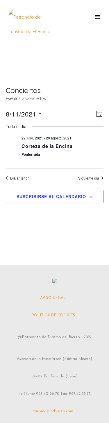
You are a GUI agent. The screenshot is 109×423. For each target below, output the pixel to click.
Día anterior (19, 178)
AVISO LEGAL (53, 298)
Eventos (13, 98)
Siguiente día (88, 178)
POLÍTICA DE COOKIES (53, 315)
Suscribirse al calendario (51, 196)
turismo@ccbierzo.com (53, 411)
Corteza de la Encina (47, 146)
